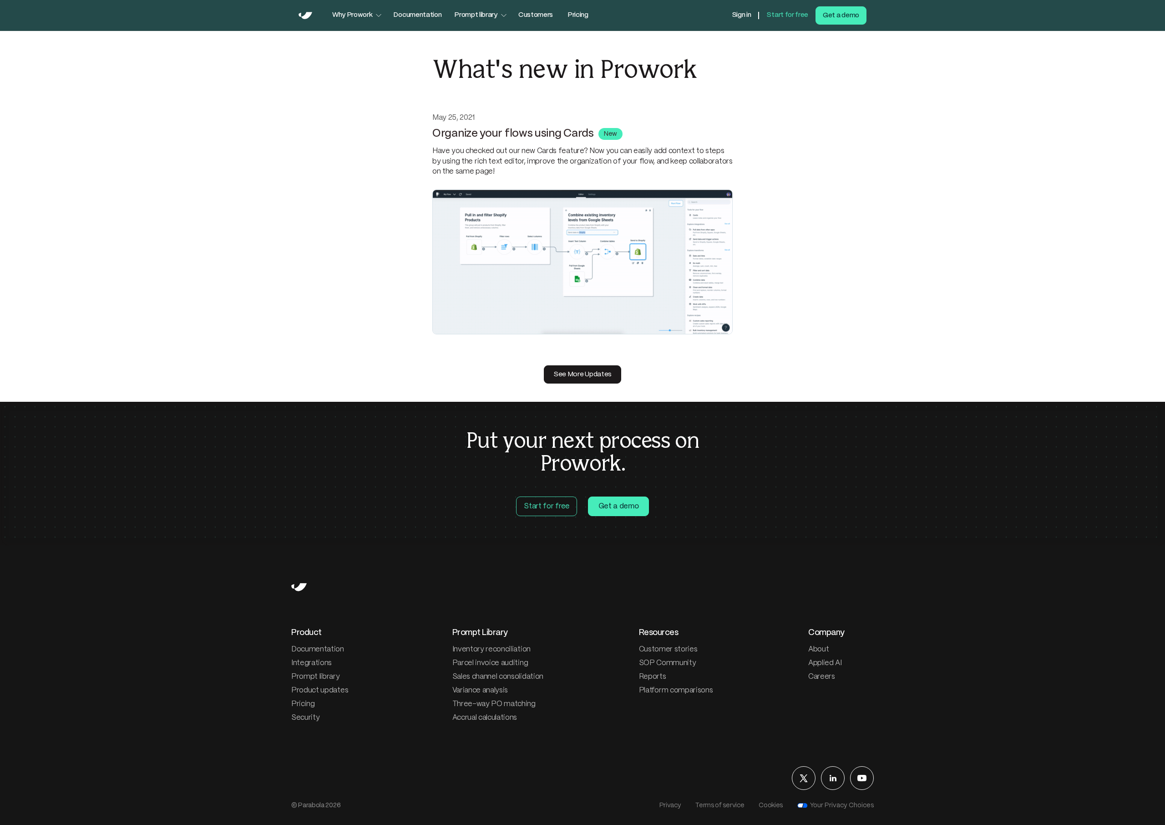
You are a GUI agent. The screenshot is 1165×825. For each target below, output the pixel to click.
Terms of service (719, 805)
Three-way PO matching (494, 704)
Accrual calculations (484, 717)
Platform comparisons (676, 690)
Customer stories (668, 649)
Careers (821, 676)
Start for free (787, 15)
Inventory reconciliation (491, 649)
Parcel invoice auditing (490, 663)
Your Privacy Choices (842, 805)
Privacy (670, 805)
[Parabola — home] (305, 15)
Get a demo (841, 15)
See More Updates (582, 374)
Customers (535, 15)
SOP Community (667, 663)
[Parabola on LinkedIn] (833, 778)
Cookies (771, 805)
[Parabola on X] (804, 778)
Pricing (577, 15)
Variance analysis (480, 690)
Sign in (741, 15)
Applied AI (825, 663)
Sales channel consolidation (497, 676)
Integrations (311, 663)
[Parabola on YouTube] (862, 778)
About (818, 649)
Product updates (319, 690)
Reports (652, 676)
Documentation (417, 15)
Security (305, 717)
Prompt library (315, 676)
